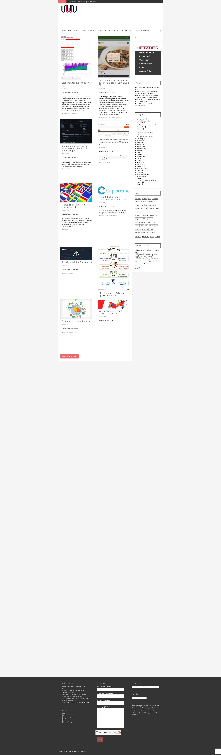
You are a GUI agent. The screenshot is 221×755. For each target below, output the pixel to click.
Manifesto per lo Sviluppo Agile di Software (112, 294)
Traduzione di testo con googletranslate (73, 205)
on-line (157, 212)
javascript (140, 141)
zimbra (158, 236)
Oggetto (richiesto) (103, 700)
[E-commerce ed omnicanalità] (76, 309)
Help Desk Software (69, 718)
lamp (145, 208)
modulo (145, 212)
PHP (69, 30)
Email (138, 131)
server (124, 30)
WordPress (102, 30)
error (141, 205)
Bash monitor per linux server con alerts (77, 83)
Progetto (65, 113)
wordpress (140, 176)
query (148, 222)
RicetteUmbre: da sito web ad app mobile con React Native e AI (114, 83)
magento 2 (138, 212)
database (143, 201)
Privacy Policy (67, 722)
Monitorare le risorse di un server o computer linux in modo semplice (75, 148)
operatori (138, 215)
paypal (152, 215)
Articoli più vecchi (70, 356)
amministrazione (142, 121)
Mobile (113, 117)
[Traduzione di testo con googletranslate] (76, 192)
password (145, 215)
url (147, 232)
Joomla (139, 142)
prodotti (143, 219)
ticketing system (140, 232)
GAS (149, 205)
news (138, 154)
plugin (137, 219)
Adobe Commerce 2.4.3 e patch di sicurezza (111, 312)
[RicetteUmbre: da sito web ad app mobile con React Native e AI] (114, 57)
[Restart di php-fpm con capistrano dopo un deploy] (114, 190)
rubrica (154, 222)
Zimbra (83, 30)
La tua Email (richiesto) (105, 693)
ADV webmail (141, 119)
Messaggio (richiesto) (104, 707)
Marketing (65, 229)
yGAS (138, 178)
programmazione (140, 222)
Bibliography (67, 714)
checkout (155, 198)
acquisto (137, 198)
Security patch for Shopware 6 (77, 262)
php (107, 215)
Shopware (65, 273)
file (146, 205)
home (65, 720)
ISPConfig (140, 139)
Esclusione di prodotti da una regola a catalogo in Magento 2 (113, 142)
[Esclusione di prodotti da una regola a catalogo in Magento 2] (114, 130)
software (151, 225)
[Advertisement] (120, 16)
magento (155, 208)
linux (150, 208)
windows (138, 236)
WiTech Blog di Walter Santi (68, 751)
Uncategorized (141, 168)
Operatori (140, 156)
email (137, 205)
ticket (151, 229)
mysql (139, 152)
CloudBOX (140, 123)
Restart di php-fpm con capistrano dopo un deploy (87, 2)
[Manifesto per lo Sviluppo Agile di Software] (114, 268)
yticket (152, 236)
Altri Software (113, 30)
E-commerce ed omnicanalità (76, 321)
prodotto (149, 219)
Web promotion (73, 332)
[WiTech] (69, 8)
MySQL (76, 30)
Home (64, 30)
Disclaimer (66, 716)
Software (74, 113)
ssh (157, 225)
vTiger (139, 172)
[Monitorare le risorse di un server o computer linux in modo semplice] (76, 131)
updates (139, 170)
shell (142, 225)
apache (144, 198)
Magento (91, 30)
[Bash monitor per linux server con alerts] (76, 58)
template (138, 229)
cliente (137, 201)
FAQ (130, 30)
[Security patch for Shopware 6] (76, 253)
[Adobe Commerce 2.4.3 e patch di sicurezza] (114, 304)
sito (146, 225)
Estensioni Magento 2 (143, 30)
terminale (145, 229)
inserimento (138, 208)
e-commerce (151, 201)
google (154, 205)
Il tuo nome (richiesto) (104, 687)
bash (149, 198)
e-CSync (139, 129)
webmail (152, 232)
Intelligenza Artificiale (105, 117)
